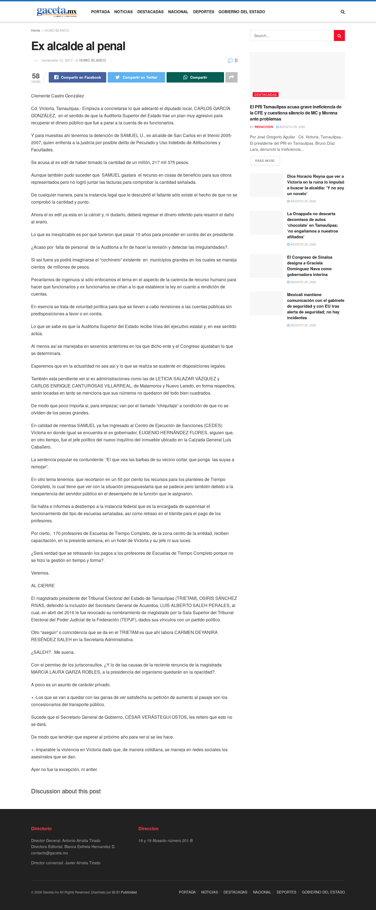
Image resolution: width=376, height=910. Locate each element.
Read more (265, 160)
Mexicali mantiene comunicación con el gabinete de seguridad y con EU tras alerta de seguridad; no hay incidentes (315, 306)
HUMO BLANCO (57, 30)
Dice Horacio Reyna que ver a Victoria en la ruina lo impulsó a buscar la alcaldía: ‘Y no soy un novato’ (315, 184)
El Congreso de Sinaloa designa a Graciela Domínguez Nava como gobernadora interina (309, 265)
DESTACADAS (150, 11)
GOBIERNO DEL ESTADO (242, 11)
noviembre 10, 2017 (57, 60)
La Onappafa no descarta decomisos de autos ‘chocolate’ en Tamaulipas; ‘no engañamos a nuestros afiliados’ (312, 225)
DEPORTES (203, 11)
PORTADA (100, 11)
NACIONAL (178, 11)
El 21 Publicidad (124, 892)
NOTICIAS (123, 11)
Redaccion (264, 127)
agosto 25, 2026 (292, 126)
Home (35, 30)
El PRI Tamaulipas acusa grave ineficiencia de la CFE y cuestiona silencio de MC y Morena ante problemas (296, 112)
